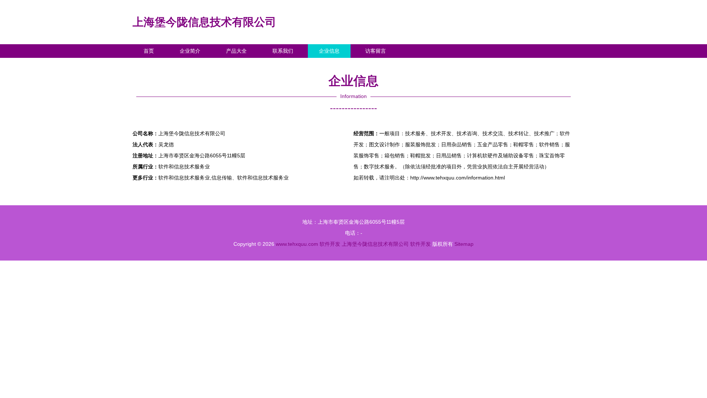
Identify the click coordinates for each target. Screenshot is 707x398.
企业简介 (190, 51)
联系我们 (282, 51)
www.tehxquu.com (297, 244)
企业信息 (329, 51)
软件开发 (330, 244)
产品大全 (236, 51)
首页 (149, 51)
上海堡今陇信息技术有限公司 (204, 22)
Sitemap (464, 244)
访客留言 (375, 51)
